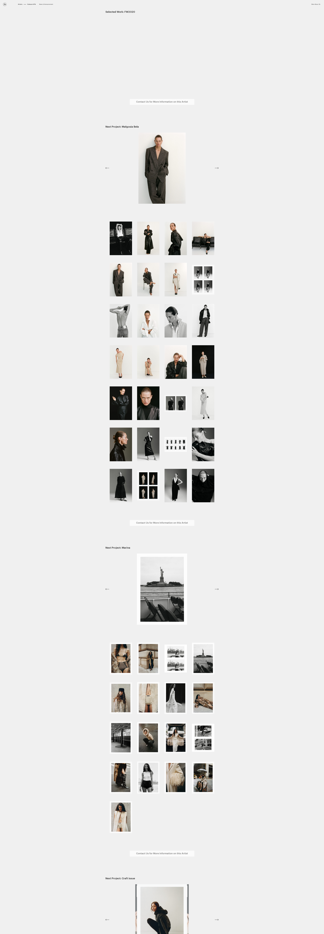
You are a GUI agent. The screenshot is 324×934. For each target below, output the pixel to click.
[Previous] (109, 168)
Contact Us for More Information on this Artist (162, 102)
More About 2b (315, 4)
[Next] (214, 168)
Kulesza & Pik (31, 4)
